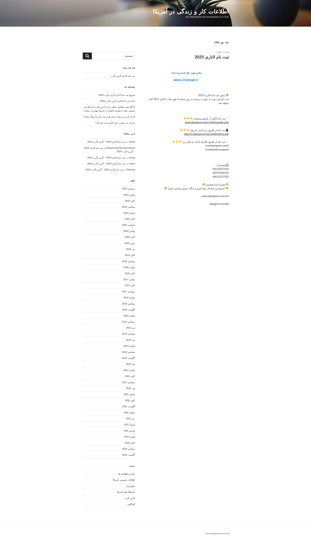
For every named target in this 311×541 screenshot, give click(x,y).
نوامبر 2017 (129, 279)
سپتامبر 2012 (128, 382)
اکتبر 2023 (130, 200)
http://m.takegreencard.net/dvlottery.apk (206, 134)
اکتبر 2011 (130, 400)
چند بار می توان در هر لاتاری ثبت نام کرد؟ (115, 122)
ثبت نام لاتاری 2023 (212, 57)
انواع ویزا (130, 486)
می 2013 (130, 364)
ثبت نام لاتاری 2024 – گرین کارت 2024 (106, 141)
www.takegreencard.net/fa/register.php (207, 122)
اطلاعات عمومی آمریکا (124, 480)
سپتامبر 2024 (128, 188)
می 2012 (130, 388)
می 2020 (130, 249)
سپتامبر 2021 (128, 225)
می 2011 (130, 418)
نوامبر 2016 (129, 297)
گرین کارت (129, 498)
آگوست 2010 (128, 454)
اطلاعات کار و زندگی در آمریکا (191, 11)
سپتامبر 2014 (128, 333)
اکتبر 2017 (130, 285)
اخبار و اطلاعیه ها (127, 474)
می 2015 (130, 327)
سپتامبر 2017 (128, 291)
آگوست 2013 (128, 358)
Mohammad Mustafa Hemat (120, 148)
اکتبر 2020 (130, 237)
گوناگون (131, 504)
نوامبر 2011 (129, 394)
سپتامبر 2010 (128, 448)
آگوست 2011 (128, 406)
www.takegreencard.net (218, 533)
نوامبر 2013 (129, 346)
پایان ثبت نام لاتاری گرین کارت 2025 (117, 101)
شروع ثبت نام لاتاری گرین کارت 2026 (116, 95)
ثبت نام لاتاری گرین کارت (123, 76)
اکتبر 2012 (130, 376)
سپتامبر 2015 (128, 321)
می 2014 (130, 340)
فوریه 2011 (129, 436)
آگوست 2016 (128, 309)
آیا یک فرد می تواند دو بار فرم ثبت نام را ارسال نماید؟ (109, 116)
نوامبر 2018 (129, 267)
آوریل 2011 (129, 424)
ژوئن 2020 (129, 243)
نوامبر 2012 (129, 370)
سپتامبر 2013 (128, 352)
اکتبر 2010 (130, 443)
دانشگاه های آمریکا (126, 492)
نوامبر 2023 (129, 194)
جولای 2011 (129, 412)
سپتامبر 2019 (128, 261)
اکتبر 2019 (130, 255)
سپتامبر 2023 (128, 206)
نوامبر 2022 (129, 213)
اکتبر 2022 (130, 219)
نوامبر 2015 (129, 315)
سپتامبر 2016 (128, 303)
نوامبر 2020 (129, 231)
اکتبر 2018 (130, 273)
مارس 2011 (129, 430)
